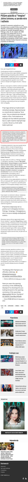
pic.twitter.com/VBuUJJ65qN (11, 296)
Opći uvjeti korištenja (5, 468)
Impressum (3, 466)
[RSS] (25, 479)
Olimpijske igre (10, 306)
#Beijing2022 (6, 294)
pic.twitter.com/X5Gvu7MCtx (12, 276)
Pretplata (3, 472)
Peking (22, 306)
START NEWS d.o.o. (5, 475)
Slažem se (14, 9)
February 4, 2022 (20, 279)
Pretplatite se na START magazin (14, 433)
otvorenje (17, 306)
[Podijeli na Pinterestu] (16, 65)
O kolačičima (3, 470)
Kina (5, 306)
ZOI (2, 308)
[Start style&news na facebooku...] (23, 479)
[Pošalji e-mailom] (20, 65)
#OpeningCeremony (9, 274)
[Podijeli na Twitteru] (12, 65)
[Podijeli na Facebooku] (7, 65)
